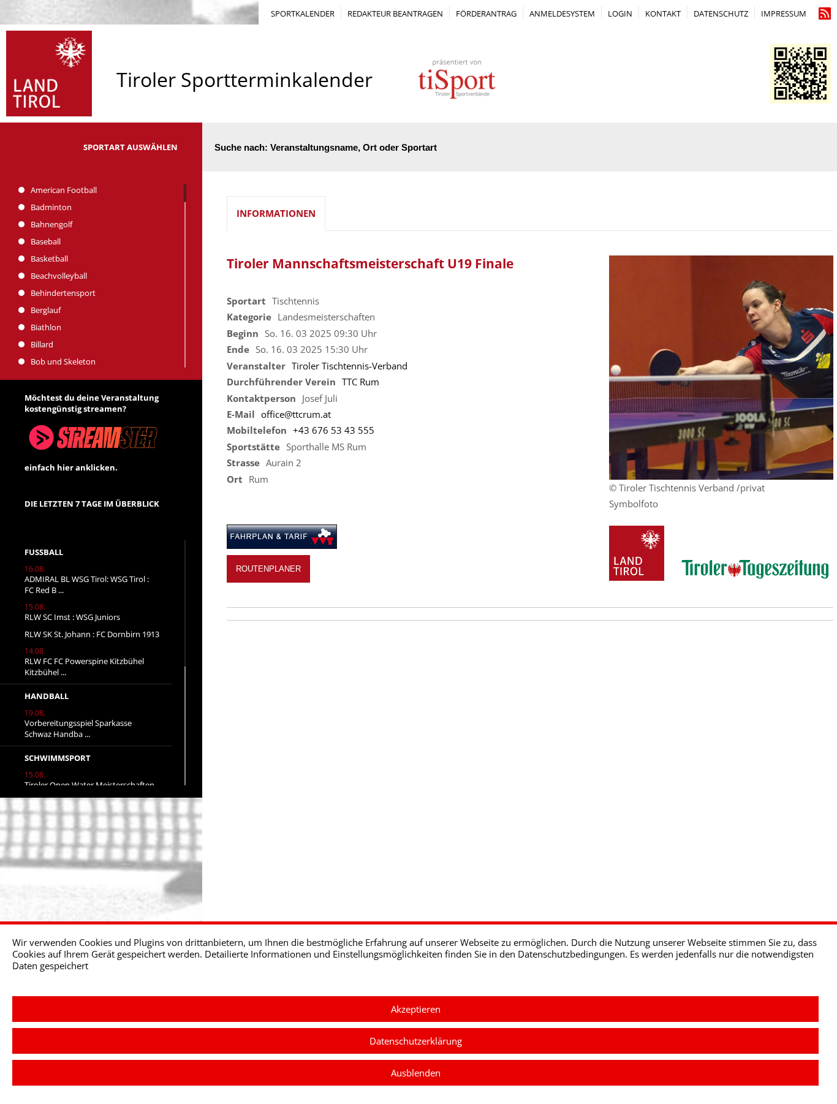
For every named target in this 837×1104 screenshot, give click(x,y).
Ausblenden (416, 1073)
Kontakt (663, 13)
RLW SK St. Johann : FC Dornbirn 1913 (92, 634)
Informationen (276, 213)
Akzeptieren (416, 1009)
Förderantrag (486, 13)
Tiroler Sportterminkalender (244, 79)
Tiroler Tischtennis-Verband (349, 366)
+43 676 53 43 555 (333, 430)
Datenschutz (721, 13)
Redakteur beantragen (395, 13)
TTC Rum (360, 382)
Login (620, 13)
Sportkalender (303, 13)
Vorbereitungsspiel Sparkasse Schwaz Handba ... (78, 728)
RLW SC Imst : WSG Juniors (72, 616)
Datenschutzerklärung (415, 1041)
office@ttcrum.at (296, 414)
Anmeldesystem (562, 13)
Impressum (783, 13)
